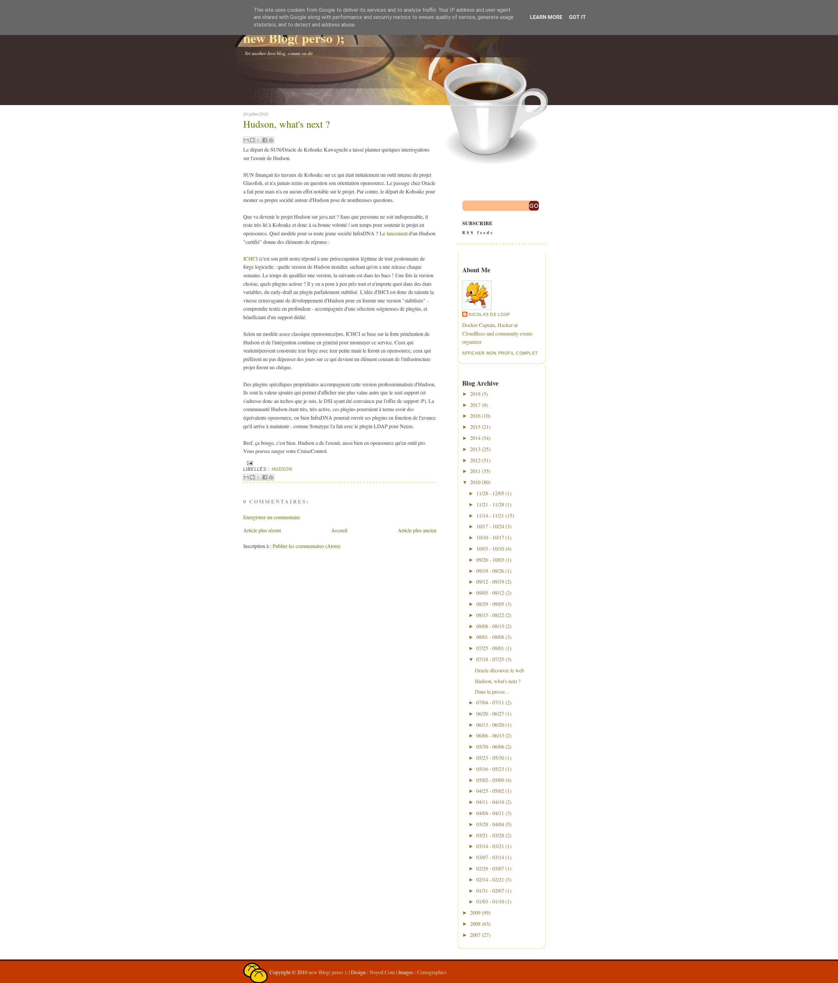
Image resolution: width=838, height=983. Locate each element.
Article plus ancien (417, 530)
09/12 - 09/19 (490, 581)
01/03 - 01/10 (490, 901)
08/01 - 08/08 (490, 636)
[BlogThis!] (252, 140)
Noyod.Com (382, 972)
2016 (475, 415)
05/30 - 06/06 (490, 746)
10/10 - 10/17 (490, 537)
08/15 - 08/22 (490, 614)
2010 (475, 482)
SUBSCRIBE (478, 227)
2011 (475, 470)
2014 (475, 437)
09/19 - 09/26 (490, 570)
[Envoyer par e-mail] (246, 140)
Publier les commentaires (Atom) (306, 545)
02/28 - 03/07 (490, 868)
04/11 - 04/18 (490, 801)
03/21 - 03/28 (490, 835)
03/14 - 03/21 (490, 846)
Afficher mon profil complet (500, 353)
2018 (475, 393)
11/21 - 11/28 (490, 504)
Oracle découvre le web (499, 670)
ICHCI (251, 258)
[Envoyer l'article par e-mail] (249, 462)
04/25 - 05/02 (490, 790)
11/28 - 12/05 (490, 493)
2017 (475, 404)
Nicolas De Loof (489, 314)
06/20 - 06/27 (490, 713)
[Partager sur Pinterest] (271, 140)
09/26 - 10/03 (490, 559)
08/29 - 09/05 (490, 603)
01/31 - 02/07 (490, 890)
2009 (475, 912)
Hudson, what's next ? (286, 124)
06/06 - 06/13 (490, 735)
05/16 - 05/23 (490, 768)
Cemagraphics (431, 972)
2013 (475, 449)
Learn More (546, 17)
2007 (475, 934)
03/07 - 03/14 (490, 857)
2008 (475, 923)
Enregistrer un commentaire (271, 517)
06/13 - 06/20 (490, 724)
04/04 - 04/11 (490, 813)
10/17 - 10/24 (490, 526)
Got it (577, 17)
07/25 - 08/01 (490, 648)
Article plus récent (262, 530)
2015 (475, 426)
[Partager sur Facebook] (265, 140)
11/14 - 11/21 (490, 515)
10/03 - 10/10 (490, 548)
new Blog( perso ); (293, 37)
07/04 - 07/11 (490, 702)
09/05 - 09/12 (490, 592)
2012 (475, 460)
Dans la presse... (492, 691)
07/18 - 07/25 (490, 659)
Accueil (339, 530)
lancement (397, 233)
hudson (282, 469)
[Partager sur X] (258, 140)
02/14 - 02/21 (490, 879)
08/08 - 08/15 (490, 626)
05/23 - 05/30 (490, 757)
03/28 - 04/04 (490, 824)
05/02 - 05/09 (490, 779)
